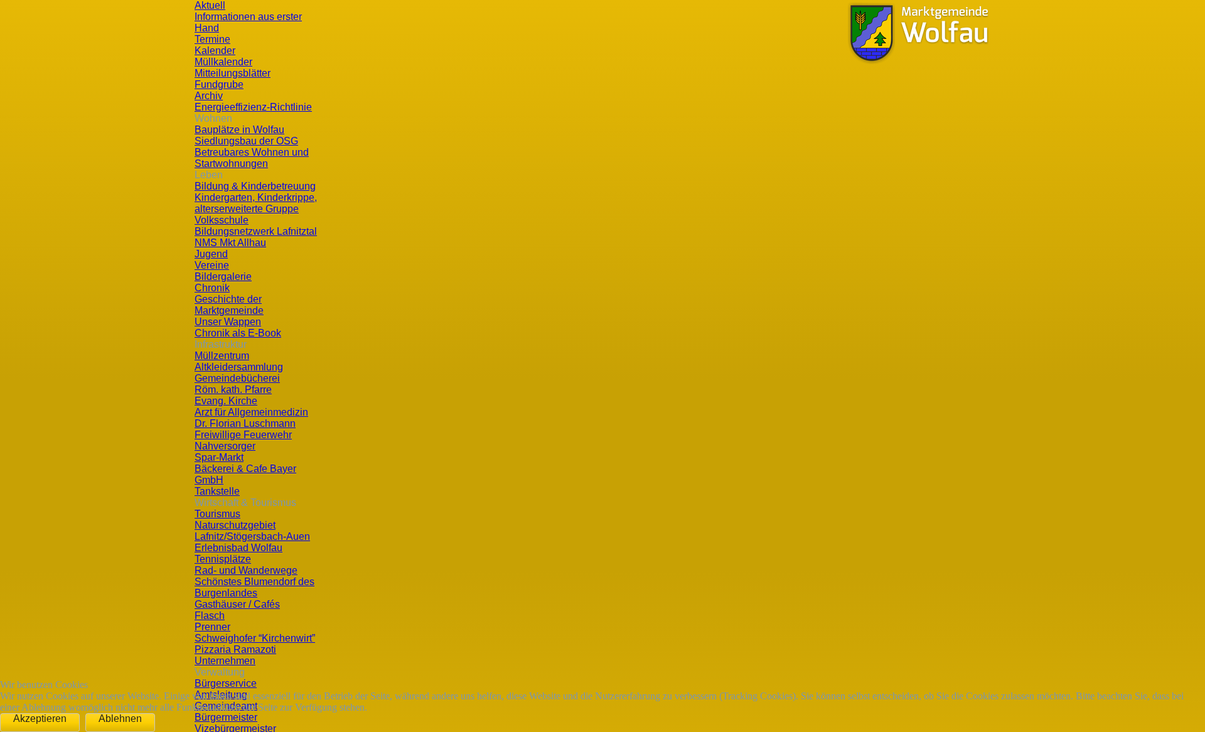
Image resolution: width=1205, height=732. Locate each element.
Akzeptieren (40, 718)
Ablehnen (120, 718)
